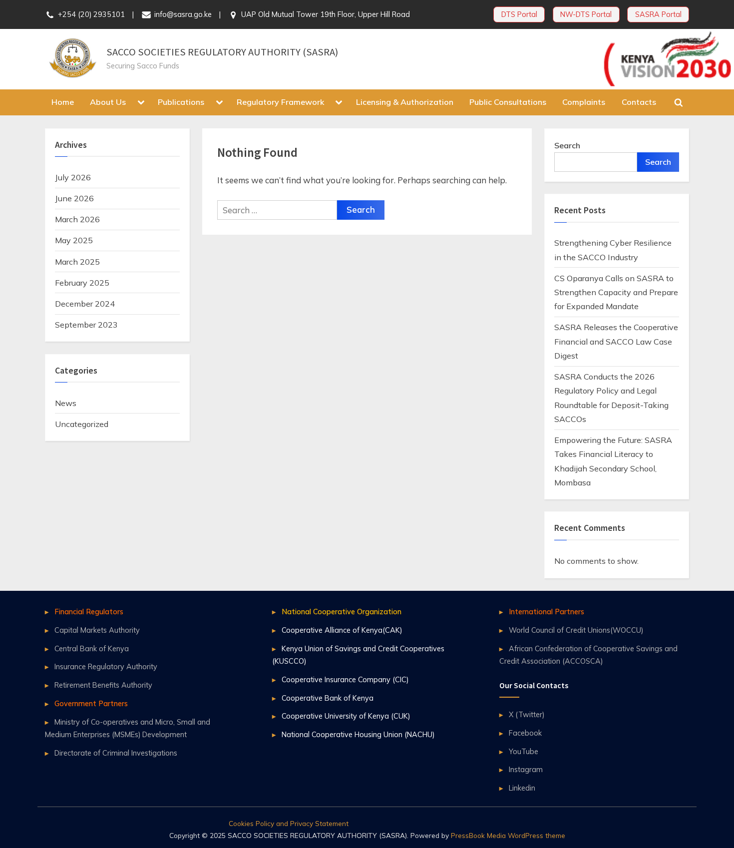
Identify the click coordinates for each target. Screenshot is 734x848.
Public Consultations (507, 102)
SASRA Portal (658, 14)
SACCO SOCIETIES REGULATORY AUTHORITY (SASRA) (222, 51)
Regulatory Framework (280, 102)
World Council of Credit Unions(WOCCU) (576, 630)
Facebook (525, 733)
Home (62, 102)
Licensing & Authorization (404, 102)
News (65, 403)
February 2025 (82, 283)
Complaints (583, 102)
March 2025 (77, 262)
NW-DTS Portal (586, 14)
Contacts (639, 102)
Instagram (526, 769)
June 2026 (74, 198)
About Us (108, 102)
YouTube (523, 751)
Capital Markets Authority (97, 630)
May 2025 (74, 240)
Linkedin (522, 788)
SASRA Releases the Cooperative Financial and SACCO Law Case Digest (616, 341)
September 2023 (86, 325)
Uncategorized (81, 424)
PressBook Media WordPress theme (508, 835)
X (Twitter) (526, 714)
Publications (181, 102)
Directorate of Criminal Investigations (115, 753)
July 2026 (73, 177)
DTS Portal (519, 14)
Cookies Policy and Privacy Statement (289, 823)
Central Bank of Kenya (91, 648)
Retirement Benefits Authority (103, 685)
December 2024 (85, 304)
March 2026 (77, 219)
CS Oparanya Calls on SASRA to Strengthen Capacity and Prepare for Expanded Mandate (616, 292)
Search (567, 145)
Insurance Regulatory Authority (105, 666)
